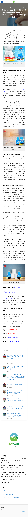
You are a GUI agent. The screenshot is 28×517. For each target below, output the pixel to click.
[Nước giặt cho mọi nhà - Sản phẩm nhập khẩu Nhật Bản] (14, 1)
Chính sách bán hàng (8, 494)
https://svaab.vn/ (13, 337)
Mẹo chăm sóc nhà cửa (18, 8)
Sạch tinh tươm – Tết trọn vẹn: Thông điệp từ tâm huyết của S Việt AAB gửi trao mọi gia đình (15, 368)
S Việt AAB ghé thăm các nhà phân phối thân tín (15, 384)
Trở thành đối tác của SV (10, 491)
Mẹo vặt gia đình (7, 8)
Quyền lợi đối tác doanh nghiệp (11, 497)
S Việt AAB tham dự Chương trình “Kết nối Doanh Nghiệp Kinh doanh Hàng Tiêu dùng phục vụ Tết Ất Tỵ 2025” (16, 377)
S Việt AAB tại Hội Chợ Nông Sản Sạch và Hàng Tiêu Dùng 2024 (15, 400)
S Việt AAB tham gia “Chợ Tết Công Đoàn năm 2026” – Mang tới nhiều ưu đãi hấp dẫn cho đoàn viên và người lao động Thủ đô (15, 358)
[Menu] (2, 2)
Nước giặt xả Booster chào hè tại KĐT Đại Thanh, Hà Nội (15, 407)
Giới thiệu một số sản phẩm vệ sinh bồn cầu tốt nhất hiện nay (14, 289)
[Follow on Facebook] (14, 446)
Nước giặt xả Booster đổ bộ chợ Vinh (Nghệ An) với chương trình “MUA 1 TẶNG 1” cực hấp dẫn (16, 415)
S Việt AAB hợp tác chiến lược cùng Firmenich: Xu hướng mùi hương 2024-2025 (15, 392)
